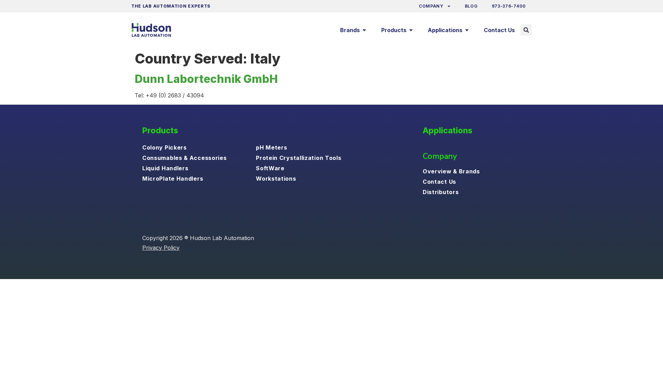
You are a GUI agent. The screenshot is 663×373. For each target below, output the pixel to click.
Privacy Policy (161, 247)
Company (431, 6)
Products (160, 130)
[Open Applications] (467, 30)
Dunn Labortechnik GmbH (206, 79)
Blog (471, 6)
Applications (447, 130)
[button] (526, 30)
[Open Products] (411, 30)
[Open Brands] (364, 30)
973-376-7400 (509, 6)
